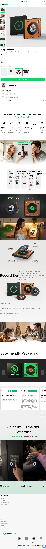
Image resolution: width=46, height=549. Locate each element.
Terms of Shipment (4, 521)
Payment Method (3, 508)
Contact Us (2, 517)
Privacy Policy (3, 506)
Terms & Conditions (4, 504)
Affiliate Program (3, 527)
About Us (2, 515)
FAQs (2, 519)
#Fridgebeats (16, 436)
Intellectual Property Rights (5, 525)
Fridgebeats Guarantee (4, 523)
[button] (2, 2)
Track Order (2, 498)
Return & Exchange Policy (5, 502)
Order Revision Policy (4, 500)
